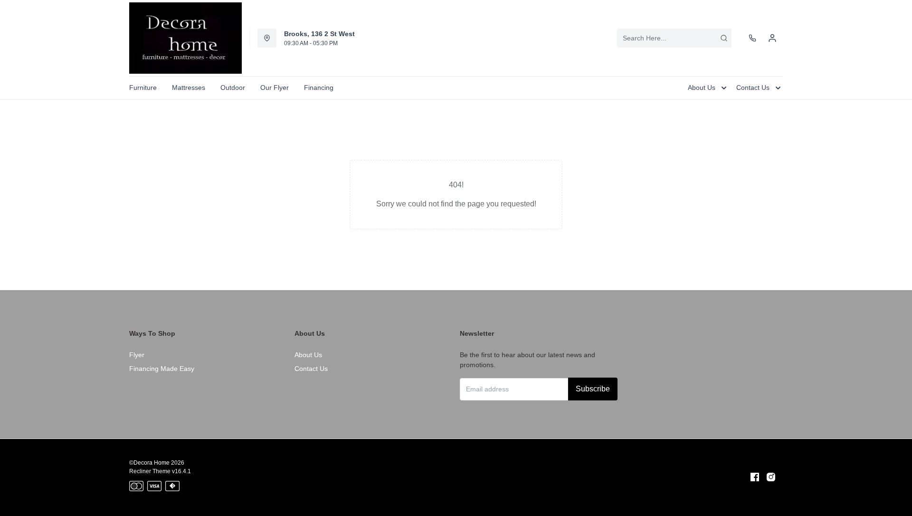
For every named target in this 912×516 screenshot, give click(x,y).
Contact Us (311, 368)
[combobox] (674, 38)
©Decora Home (149, 462)
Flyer (136, 355)
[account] (772, 38)
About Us (308, 355)
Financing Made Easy (161, 368)
